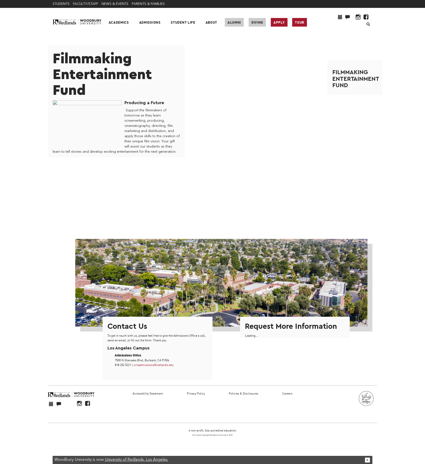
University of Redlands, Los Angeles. (136, 460)
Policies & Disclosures (243, 393)
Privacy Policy (196, 393)
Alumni (234, 22)
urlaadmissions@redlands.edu (154, 365)
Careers (287, 393)
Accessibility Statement (148, 393)
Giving (257, 22)
